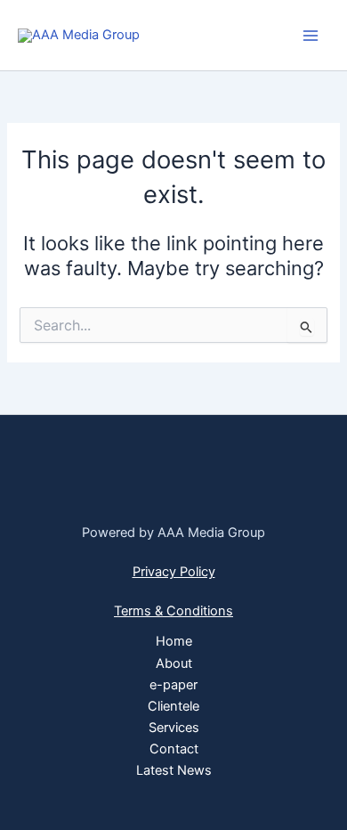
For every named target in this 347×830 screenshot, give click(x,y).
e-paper (173, 685)
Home (174, 641)
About (174, 663)
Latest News (174, 770)
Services (174, 728)
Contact (173, 749)
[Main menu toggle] (310, 35)
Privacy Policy (174, 572)
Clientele (173, 706)
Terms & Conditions (173, 611)
